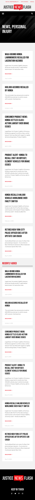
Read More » (8, 73)
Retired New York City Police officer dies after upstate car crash (16, 233)
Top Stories (24, 1)
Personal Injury (14, 29)
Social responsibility (12, 1)
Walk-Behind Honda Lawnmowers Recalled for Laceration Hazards (17, 57)
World (32, 1)
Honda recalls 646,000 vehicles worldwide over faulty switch (16, 198)
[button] (3, 13)
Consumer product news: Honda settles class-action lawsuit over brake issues (17, 121)
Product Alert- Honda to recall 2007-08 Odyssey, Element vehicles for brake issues (17, 159)
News (6, 27)
